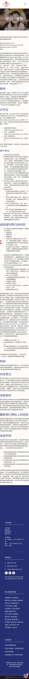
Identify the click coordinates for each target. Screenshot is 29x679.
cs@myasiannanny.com (14, 569)
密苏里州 (7, 616)
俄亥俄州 (14, 600)
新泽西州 (7, 622)
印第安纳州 (8, 608)
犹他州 (7, 624)
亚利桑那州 (8, 597)
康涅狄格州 (14, 616)
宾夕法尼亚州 (9, 614)
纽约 (18, 624)
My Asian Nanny (20, 93)
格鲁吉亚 (20, 622)
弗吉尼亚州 (8, 619)
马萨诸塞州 (8, 627)
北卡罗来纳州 (9, 606)
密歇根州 (15, 614)
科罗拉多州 (12, 624)
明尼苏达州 (14, 622)
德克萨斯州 (15, 619)
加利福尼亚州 (14, 603)
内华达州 (7, 603)
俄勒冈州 (20, 600)
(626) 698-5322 (12, 566)
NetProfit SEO (13, 666)
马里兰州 (14, 627)
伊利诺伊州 (15, 597)
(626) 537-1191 (11, 563)
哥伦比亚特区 (16, 608)
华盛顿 (15, 606)
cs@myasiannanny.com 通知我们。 (16, 324)
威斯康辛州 (12, 611)
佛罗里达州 (8, 600)
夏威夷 (7, 611)
